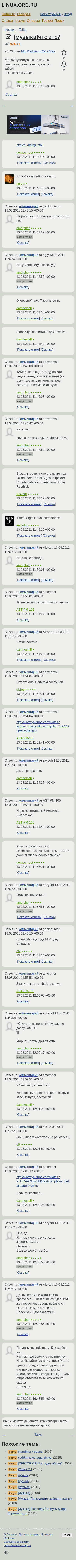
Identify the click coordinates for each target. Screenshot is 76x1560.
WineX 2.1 (25, 1469)
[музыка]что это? (37, 36)
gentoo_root (24, 152)
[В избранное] (63, 52)
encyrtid (21, 525)
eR (18, 951)
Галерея (24, 14)
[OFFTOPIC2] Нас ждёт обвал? (40, 1463)
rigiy (19, 183)
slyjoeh (21, 689)
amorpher (23, 82)
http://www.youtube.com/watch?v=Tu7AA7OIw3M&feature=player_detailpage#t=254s (42, 1181)
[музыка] (24, 1493)
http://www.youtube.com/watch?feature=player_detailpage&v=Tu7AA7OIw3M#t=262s (42, 727)
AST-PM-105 (25, 609)
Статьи (7, 20)
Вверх (67, 1534)
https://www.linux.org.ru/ (17, 1545)
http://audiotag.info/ (29, 145)
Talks (22, 29)
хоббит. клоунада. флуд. (35, 1457)
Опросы (33, 20)
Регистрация (50, 14)
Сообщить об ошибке (16, 1541)
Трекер (47, 20)
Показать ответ (28, 194)
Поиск (59, 20)
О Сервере (10, 1534)
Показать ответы (29, 162)
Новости (8, 14)
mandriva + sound (30, 1451)
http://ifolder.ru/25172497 (38, 51)
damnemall (24, 308)
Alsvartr (21, 494)
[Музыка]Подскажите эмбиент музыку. (45, 1498)
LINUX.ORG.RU (19, 5)
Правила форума (29, 1534)
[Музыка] (24, 1487)
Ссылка (11, 94)
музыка (15, 44)
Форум (20, 20)
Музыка (23, 1481)
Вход (68, 14)
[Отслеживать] (63, 64)
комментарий (28, 206)
